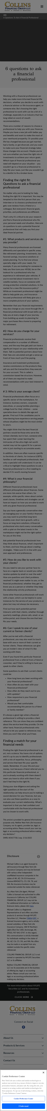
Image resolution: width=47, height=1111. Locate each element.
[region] (23, 1090)
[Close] (43, 1072)
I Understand (23, 1106)
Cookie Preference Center (23, 1099)
